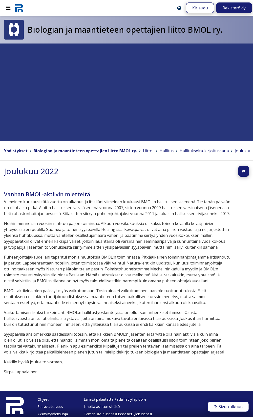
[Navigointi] (8, 8)
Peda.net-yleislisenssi (135, 414)
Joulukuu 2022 (31, 171)
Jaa (243, 171)
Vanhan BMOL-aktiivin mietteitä (47, 194)
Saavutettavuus (50, 406)
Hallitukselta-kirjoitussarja (204, 151)
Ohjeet (43, 399)
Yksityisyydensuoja (53, 414)
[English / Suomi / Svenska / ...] (179, 8)
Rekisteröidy (234, 8)
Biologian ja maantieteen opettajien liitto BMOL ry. (85, 151)
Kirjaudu (200, 8)
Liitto (147, 151)
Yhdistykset (16, 151)
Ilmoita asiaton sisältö (102, 406)
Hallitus (167, 151)
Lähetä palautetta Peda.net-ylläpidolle (115, 399)
